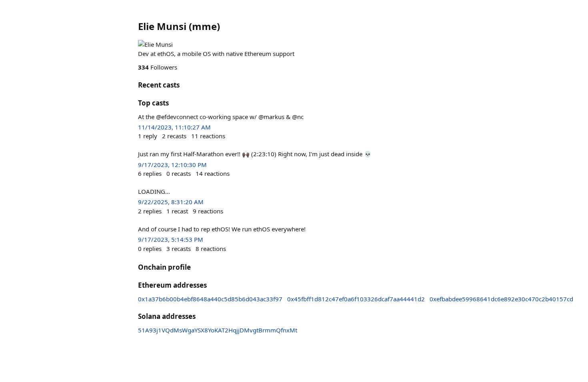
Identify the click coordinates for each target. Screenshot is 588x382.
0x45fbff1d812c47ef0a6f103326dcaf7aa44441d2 (356, 299)
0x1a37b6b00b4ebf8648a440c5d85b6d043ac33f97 (210, 299)
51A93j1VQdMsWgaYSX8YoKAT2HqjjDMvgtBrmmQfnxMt (217, 330)
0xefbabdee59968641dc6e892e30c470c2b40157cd (501, 299)
